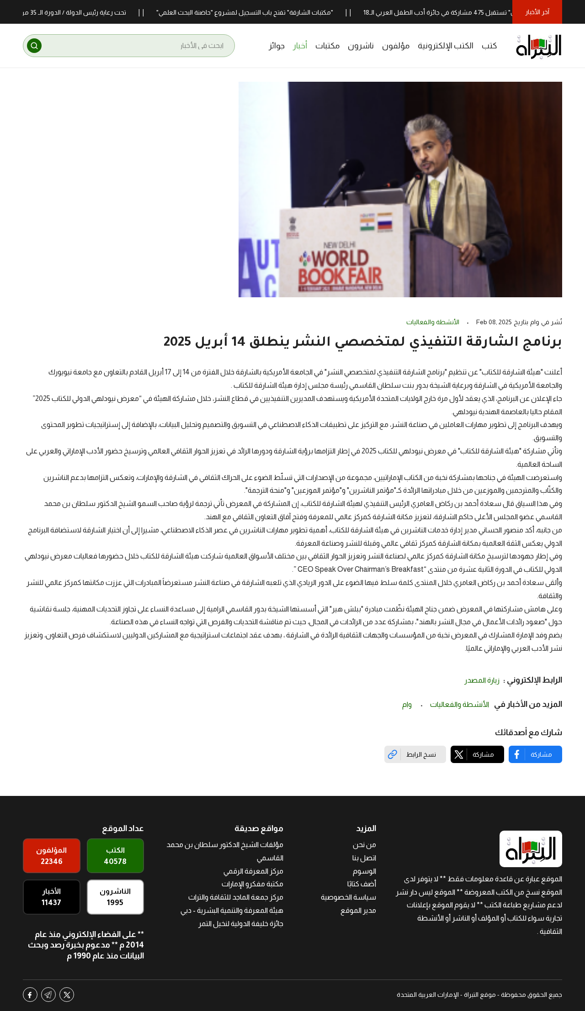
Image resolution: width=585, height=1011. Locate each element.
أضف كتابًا (361, 884)
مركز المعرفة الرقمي (253, 871)
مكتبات (327, 45)
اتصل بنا (364, 858)
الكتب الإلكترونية (445, 45)
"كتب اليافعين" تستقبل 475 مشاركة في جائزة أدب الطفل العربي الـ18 (471, 12)
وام (407, 704)
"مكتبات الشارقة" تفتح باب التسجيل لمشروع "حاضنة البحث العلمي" (260, 12)
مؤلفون (396, 45)
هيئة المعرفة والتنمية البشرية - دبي (232, 910)
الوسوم (364, 871)
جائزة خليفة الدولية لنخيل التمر (240, 923)
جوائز (277, 45)
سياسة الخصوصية (348, 897)
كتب (489, 45)
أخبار (300, 45)
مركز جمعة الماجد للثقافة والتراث (235, 897)
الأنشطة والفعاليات (432, 322)
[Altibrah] (539, 45)
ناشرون (361, 45)
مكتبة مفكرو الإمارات (252, 884)
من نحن (364, 844)
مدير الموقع (358, 910)
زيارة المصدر (482, 680)
